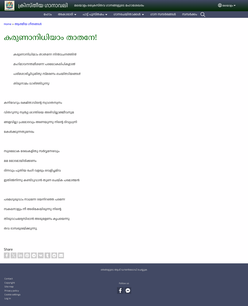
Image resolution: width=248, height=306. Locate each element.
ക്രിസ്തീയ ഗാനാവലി (43, 5)
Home (7, 24)
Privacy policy (11, 290)
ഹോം (48, 14)
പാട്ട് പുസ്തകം (93, 14)
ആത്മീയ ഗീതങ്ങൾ (28, 24)
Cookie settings (12, 294)
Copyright (9, 282)
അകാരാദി (65, 14)
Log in (7, 298)
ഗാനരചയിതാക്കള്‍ (127, 14)
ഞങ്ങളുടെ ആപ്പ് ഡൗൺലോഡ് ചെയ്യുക (124, 270)
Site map (9, 286)
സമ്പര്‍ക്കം (189, 14)
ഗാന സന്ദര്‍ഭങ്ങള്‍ (163, 14)
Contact (8, 278)
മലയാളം (227, 6)
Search (203, 14)
